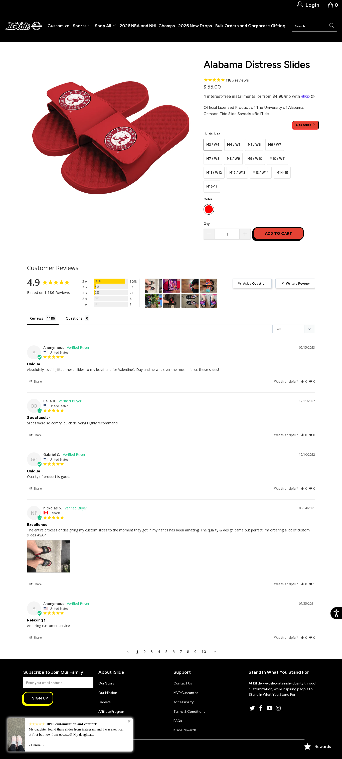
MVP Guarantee (186, 693)
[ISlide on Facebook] (261, 708)
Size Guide (304, 125)
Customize (58, 25)
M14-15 (282, 173)
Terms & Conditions (189, 711)
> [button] (215, 651)
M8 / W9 (233, 159)
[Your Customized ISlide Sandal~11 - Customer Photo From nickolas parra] (153, 286)
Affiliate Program (111, 711)
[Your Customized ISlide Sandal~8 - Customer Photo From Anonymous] (171, 301)
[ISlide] (24, 26)
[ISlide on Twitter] (252, 708)
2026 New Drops (195, 25)
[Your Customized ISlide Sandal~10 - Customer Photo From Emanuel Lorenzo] (190, 301)
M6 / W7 (274, 145)
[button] (304, 381)
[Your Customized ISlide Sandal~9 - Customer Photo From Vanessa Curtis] (208, 301)
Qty (207, 224)
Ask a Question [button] (254, 283)
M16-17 (212, 186)
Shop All (103, 25)
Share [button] (37, 381)
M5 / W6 (254, 145)
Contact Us (183, 683)
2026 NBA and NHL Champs (147, 25)
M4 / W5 (233, 145)
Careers (104, 702)
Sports (80, 25)
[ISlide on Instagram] (278, 708)
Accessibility (184, 702)
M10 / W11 (277, 159)
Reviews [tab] (36, 318)
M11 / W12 (214, 173)
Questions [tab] (74, 318)
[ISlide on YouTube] (269, 708)
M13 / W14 (261, 173)
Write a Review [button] (298, 283)
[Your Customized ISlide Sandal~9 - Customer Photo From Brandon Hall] (171, 286)
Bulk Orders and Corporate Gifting (250, 25)
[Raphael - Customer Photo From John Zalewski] (190, 286)
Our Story (106, 683)
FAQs (178, 721)
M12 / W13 (237, 173)
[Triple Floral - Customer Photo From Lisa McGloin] (208, 286)
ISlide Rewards (185, 730)
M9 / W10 (254, 159)
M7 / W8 (212, 159)
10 (204, 651)
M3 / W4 (213, 145)
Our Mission (107, 693)
